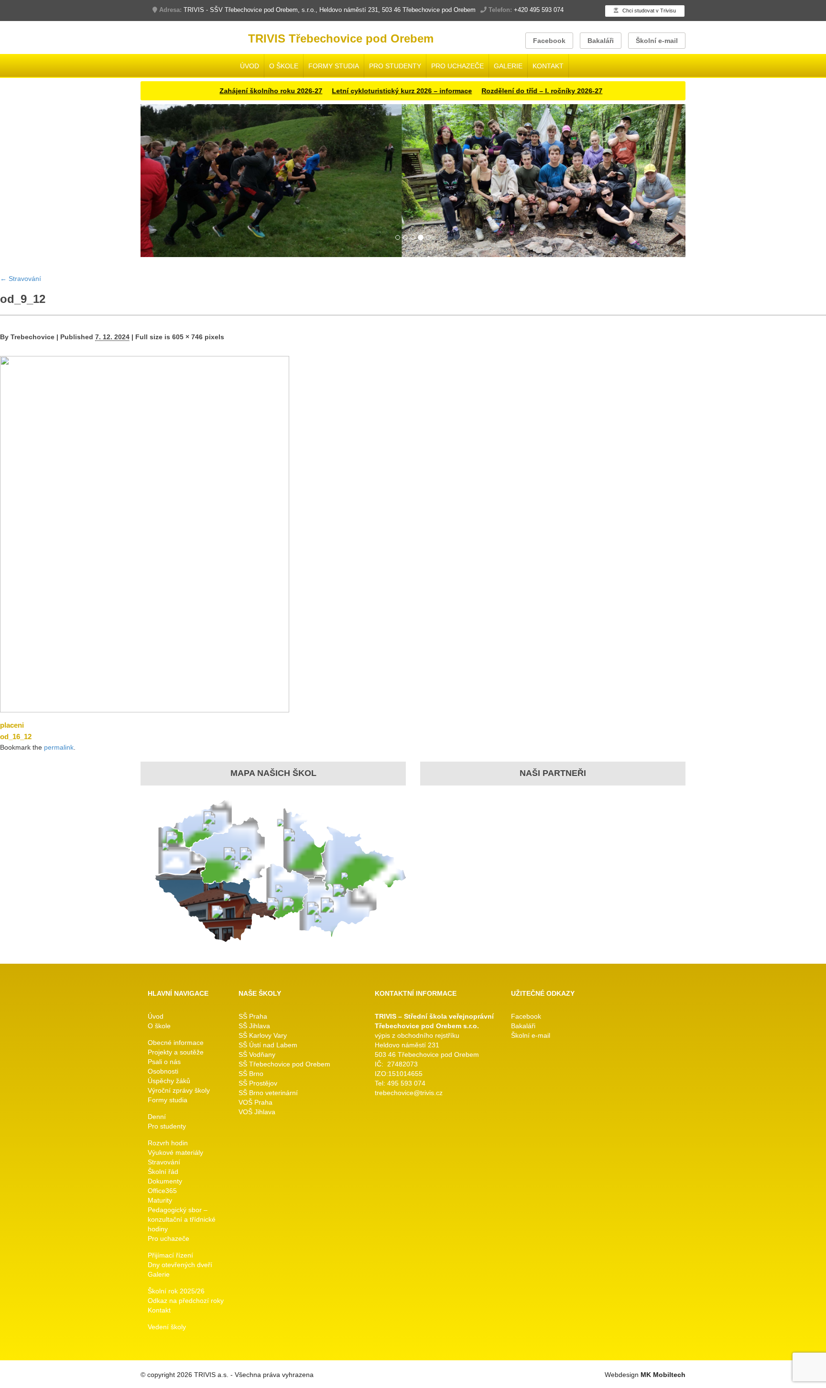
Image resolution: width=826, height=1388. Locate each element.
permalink (59, 747)
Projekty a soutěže (176, 1052)
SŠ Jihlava (254, 1026)
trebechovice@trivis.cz (409, 1093)
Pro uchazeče (457, 66)
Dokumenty (165, 1181)
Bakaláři (600, 40)
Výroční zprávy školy (179, 1090)
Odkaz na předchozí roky (186, 1300)
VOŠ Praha (255, 1102)
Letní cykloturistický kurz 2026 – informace (372, 91)
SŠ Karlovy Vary (263, 1035)
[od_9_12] (144, 533)
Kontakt (548, 66)
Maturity (160, 1200)
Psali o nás (164, 1061)
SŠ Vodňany (257, 1054)
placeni (12, 725)
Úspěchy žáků (169, 1081)
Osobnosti (163, 1071)
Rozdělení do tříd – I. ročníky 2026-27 (512, 91)
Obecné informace (176, 1042)
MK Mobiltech (663, 1374)
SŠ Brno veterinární (268, 1093)
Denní (157, 1116)
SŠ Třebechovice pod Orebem (284, 1064)
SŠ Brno (251, 1073)
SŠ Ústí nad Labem (268, 1045)
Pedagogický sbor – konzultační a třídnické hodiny (182, 1219)
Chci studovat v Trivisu (648, 10)
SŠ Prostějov (258, 1083)
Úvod (249, 66)
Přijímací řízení (170, 1255)
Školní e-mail (657, 40)
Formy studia (333, 66)
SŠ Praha (253, 1016)
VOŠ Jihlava (257, 1112)
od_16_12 (16, 736)
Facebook (549, 40)
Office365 (162, 1190)
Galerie (508, 66)
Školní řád (163, 1171)
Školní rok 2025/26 (176, 1291)
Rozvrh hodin (168, 1143)
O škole (283, 66)
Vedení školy (167, 1327)
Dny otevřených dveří (180, 1265)
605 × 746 (187, 337)
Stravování (20, 278)
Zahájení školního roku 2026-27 (241, 91)
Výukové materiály (175, 1152)
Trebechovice (32, 337)
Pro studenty (395, 66)
